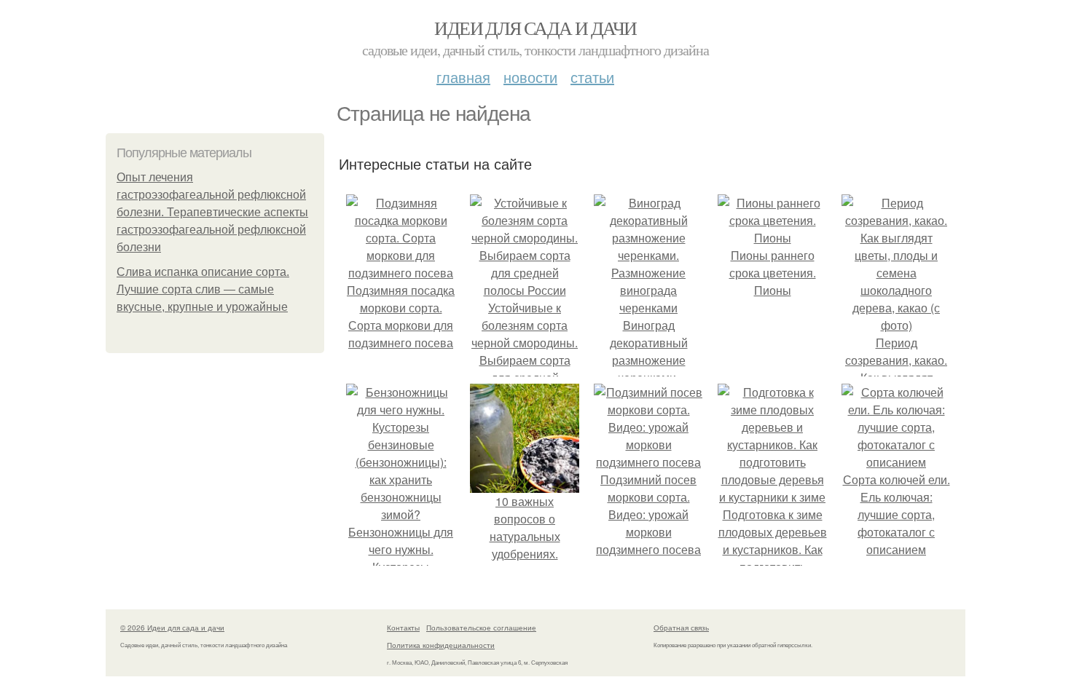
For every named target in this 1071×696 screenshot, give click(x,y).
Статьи (592, 76)
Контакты (403, 627)
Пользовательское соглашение (481, 627)
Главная (463, 76)
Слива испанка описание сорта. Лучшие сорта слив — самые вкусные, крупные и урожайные (203, 289)
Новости (530, 76)
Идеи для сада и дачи (535, 27)
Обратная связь (681, 627)
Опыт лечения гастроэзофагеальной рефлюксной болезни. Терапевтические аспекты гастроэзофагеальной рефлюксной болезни (212, 212)
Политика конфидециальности (441, 645)
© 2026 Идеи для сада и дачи (172, 627)
